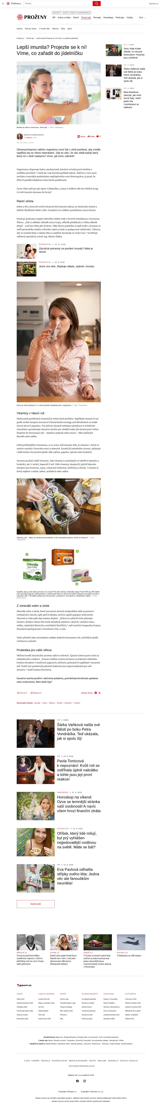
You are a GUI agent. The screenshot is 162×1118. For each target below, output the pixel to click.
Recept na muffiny (88, 1003)
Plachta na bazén (60, 1040)
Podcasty (120, 17)
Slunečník (79, 1040)
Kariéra (20, 29)
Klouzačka (87, 1040)
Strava (51, 703)
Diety (63, 29)
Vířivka (121, 1040)
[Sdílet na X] (99, 693)
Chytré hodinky (115, 1044)
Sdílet (92, 136)
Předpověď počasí (70, 1037)
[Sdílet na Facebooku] (95, 693)
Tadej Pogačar (43, 1011)
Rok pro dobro (31, 29)
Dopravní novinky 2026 (133, 1007)
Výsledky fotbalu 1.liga (68, 1003)
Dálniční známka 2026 (133, 1003)
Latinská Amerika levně (111, 1015)
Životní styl (86, 17)
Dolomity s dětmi (109, 1019)
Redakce (45, 1061)
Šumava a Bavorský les (112, 1007)
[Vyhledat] (97, 3)
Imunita (37, 703)
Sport (70, 29)
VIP (53, 17)
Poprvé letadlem (109, 1003)
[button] (59, 92)
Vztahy (130, 17)
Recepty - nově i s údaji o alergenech (71, 12)
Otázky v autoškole (131, 1015)
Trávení (77, 703)
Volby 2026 (20, 999)
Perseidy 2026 (82, 1037)
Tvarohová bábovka (88, 1011)
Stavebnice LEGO (64, 1044)
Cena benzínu (93, 1037)
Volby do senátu (22, 1015)
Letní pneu (87, 1044)
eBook (82, 136)
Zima (45, 703)
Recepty (97, 17)
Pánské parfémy (126, 1044)
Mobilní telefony (51, 1044)
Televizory (105, 1044)
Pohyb (59, 703)
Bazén (50, 1040)
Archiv (92, 1061)
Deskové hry (96, 1044)
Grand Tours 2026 (44, 1019)
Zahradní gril (113, 1040)
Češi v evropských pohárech (109, 1037)
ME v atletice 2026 (66, 1011)
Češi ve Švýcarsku (110, 1011)
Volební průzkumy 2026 (25, 1003)
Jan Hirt (41, 1007)
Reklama (102, 1061)
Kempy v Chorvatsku (111, 999)
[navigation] (3, 4)
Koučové (68, 703)
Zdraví (76, 17)
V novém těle (44, 29)
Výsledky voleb (22, 1007)
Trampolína (71, 1040)
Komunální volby (22, 1019)
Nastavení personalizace (82, 1066)
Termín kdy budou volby (25, 1011)
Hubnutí (55, 29)
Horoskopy (108, 17)
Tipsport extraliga (66, 1007)
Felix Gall (41, 1015)
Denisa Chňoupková (34, 135)
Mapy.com (59, 1037)
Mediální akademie (78, 1061)
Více (141, 17)
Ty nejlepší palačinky (89, 999)
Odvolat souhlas (129, 1061)
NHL (61, 1019)
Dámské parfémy (77, 1044)
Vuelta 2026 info (44, 999)
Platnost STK (129, 1019)
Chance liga (64, 999)
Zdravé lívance (87, 1007)
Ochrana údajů (59, 1061)
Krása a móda (64, 17)
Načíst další (35, 904)
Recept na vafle (87, 1015)
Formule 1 (63, 1015)
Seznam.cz (153, 4)
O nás (27, 1061)
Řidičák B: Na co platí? (133, 1011)
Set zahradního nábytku (100, 1040)
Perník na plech (87, 1019)
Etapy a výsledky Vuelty (46, 1003)
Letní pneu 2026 (130, 999)
